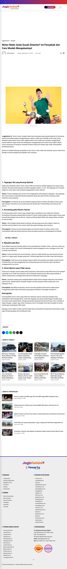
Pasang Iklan (6, 489)
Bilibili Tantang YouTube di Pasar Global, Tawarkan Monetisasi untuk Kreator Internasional (39, 414)
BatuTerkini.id (6, 542)
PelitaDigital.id (38, 501)
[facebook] (2, 2)
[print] (14, 332)
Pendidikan (6, 502)
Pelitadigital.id (38, 491)
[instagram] (8, 2)
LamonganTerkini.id (8, 557)
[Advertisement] (33, 25)
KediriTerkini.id (7, 555)
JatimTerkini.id (7, 532)
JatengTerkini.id (7, 534)
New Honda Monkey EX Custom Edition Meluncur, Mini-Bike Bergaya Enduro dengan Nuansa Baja (41, 376)
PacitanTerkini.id (7, 551)
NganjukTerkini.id (7, 553)
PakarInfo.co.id (39, 507)
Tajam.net (37, 482)
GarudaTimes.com (39, 518)
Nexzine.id (37, 511)
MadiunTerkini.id (7, 549)
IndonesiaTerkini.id (8, 530)
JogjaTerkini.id (5, 40)
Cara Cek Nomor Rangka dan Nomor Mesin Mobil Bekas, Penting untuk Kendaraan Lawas (7, 376)
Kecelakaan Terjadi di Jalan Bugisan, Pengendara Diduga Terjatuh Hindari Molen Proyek (38, 431)
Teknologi (5, 506)
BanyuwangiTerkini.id (8, 547)
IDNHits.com (38, 493)
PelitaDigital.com (39, 499)
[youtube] (10, 2)
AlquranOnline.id (39, 522)
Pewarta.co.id (38, 478)
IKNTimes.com (39, 495)
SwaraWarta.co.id (39, 486)
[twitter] (5, 2)
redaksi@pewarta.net (43, 538)
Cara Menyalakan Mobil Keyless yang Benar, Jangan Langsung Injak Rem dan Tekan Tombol (25, 356)
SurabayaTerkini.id (7, 540)
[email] (17, 332)
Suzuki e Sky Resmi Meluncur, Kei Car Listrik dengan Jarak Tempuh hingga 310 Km (25, 376)
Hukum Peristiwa (7, 500)
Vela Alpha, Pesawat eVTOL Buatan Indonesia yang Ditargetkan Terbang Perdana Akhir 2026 (41, 356)
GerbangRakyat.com (40, 489)
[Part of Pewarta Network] (33, 469)
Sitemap (5, 486)
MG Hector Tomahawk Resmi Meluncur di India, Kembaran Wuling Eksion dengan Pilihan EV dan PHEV (9, 356)
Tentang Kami (6, 478)
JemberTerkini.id (7, 545)
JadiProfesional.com (40, 509)
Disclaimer (6, 484)
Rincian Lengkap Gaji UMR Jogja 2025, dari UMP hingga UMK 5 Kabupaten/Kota (36, 396)
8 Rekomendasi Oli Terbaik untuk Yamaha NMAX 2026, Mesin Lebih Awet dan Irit (36, 405)
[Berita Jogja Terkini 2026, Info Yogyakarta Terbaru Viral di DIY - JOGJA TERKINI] (10, 8)
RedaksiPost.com (39, 497)
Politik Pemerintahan (8, 496)
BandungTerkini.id (7, 538)
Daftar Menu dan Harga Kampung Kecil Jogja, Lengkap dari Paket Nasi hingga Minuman (38, 422)
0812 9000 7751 (40, 540)
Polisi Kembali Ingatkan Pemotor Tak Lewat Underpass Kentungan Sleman (57, 356)
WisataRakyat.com (40, 505)
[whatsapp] (10, 332)
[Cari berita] (64, 2)
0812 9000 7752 (50, 540)
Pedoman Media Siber (8, 480)
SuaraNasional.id (39, 480)
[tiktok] (13, 2)
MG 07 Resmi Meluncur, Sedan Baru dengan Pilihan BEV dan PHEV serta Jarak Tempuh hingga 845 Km (57, 376)
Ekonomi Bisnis (7, 498)
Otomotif (13, 40)
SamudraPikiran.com (40, 503)
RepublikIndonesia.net (40, 484)
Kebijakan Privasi (7, 482)
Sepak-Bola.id (38, 520)
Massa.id (37, 516)
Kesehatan (6, 504)
